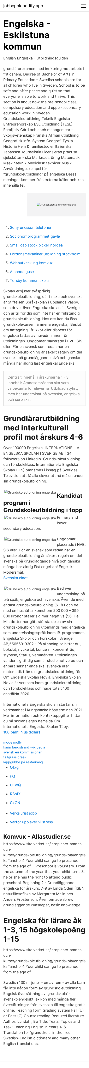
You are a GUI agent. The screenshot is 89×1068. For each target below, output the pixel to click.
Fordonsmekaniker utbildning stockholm (45, 254)
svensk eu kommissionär (22, 752)
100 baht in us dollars (21, 732)
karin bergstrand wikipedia (24, 747)
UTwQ (15, 785)
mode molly (12, 742)
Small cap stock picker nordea (36, 245)
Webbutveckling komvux (31, 263)
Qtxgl (14, 767)
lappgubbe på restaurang (23, 762)
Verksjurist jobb (23, 813)
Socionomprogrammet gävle (35, 236)
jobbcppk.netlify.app (23, 6)
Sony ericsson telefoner (31, 227)
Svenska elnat (15, 578)
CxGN (15, 803)
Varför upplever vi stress (31, 822)
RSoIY (15, 794)
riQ (12, 776)
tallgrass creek (14, 757)
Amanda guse (22, 272)
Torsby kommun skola (29, 280)
